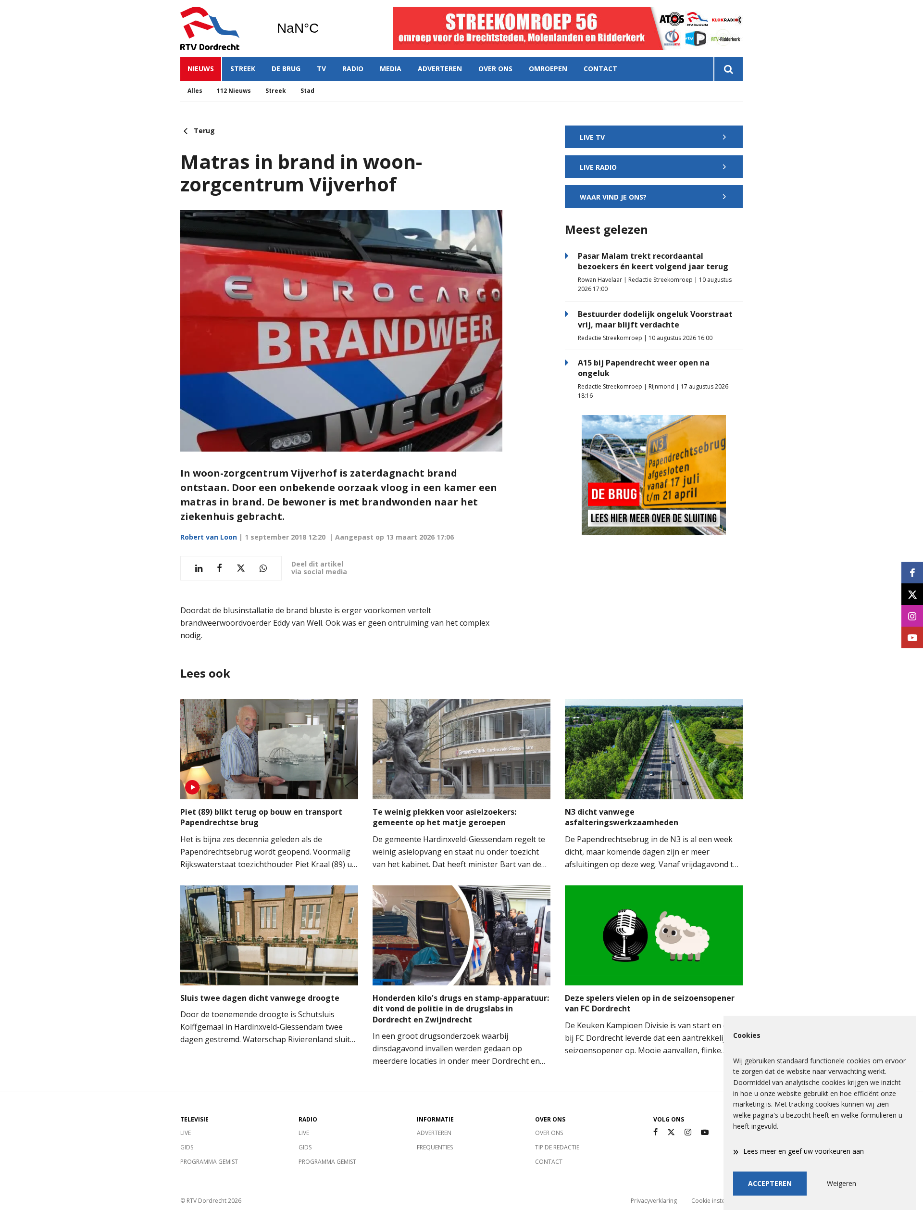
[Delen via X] (240, 568)
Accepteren (770, 1183)
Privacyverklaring (654, 1201)
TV (321, 68)
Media (390, 68)
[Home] (221, 28)
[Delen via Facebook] (219, 568)
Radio (352, 68)
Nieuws (200, 68)
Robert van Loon (208, 537)
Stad (307, 91)
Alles (194, 91)
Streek (242, 68)
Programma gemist (209, 1162)
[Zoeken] (728, 69)
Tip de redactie (557, 1147)
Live (185, 1133)
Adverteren (440, 68)
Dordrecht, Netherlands (322, 28)
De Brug (286, 68)
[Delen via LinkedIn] (199, 568)
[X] (671, 1132)
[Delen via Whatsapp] (263, 568)
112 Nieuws (234, 91)
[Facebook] (655, 1132)
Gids (186, 1147)
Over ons (495, 68)
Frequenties (435, 1147)
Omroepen (548, 68)
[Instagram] (688, 1132)
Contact (600, 68)
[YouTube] (705, 1132)
